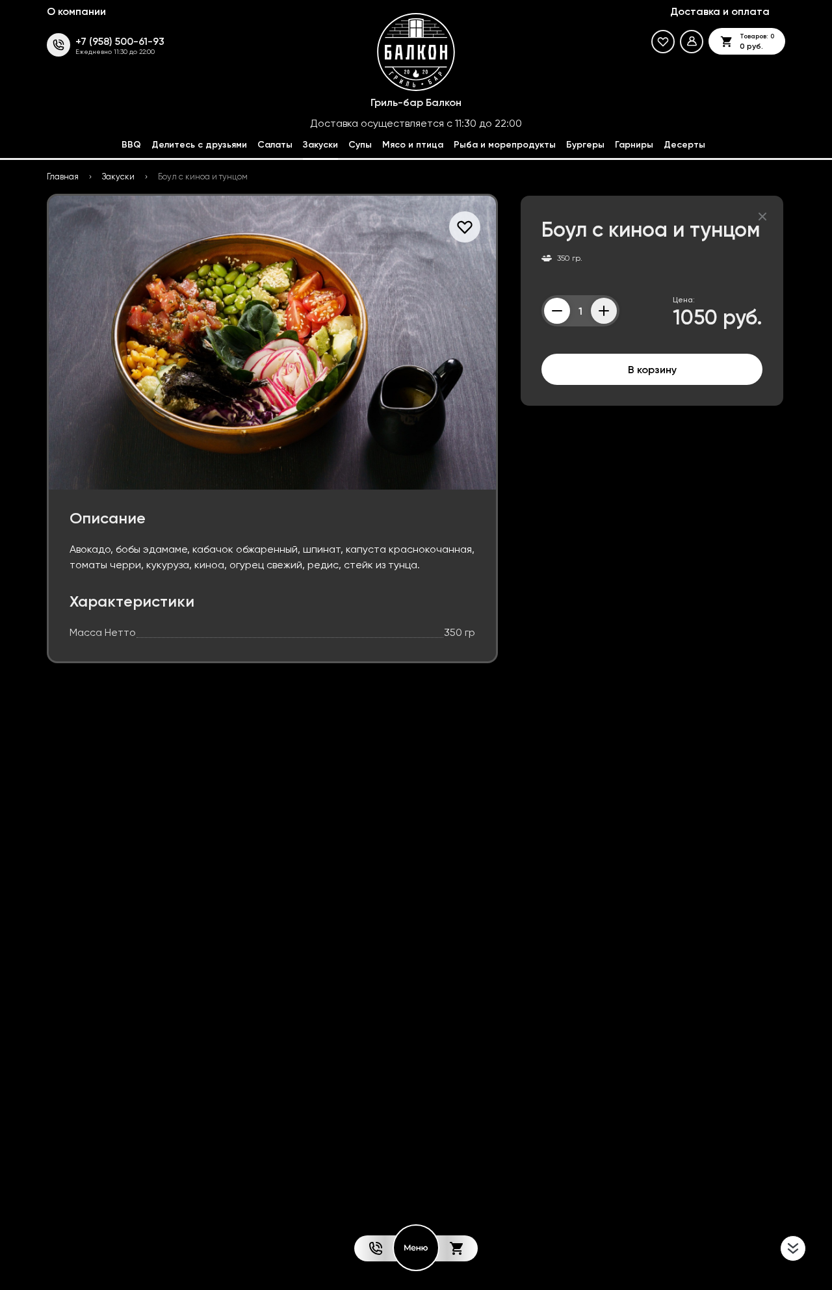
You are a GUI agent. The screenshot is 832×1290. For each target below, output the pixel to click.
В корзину (652, 369)
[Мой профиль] (691, 41)
